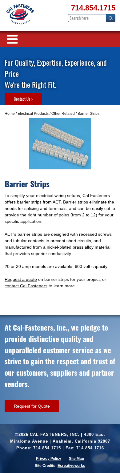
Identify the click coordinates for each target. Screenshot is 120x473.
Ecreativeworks (71, 465)
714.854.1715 (93, 8)
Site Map (76, 458)
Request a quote (21, 279)
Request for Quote (32, 406)
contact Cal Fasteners (26, 285)
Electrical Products (33, 113)
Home (10, 113)
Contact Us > (23, 99)
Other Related (63, 113)
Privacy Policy (48, 458)
